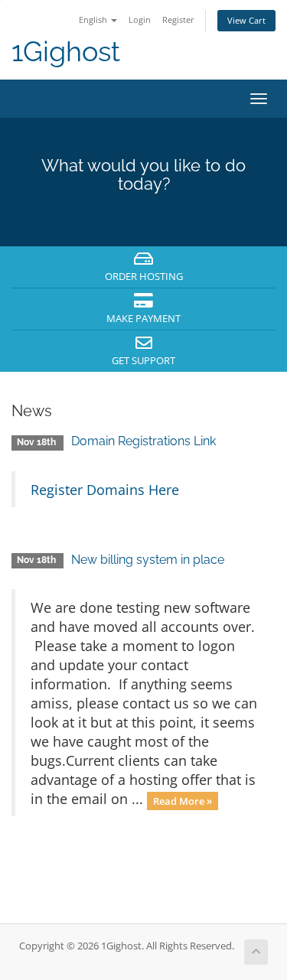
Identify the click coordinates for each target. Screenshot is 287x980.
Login (140, 19)
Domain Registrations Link (143, 441)
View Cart (246, 20)
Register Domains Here (105, 489)
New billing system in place (147, 559)
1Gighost (65, 51)
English (94, 19)
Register (178, 19)
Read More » (182, 800)
